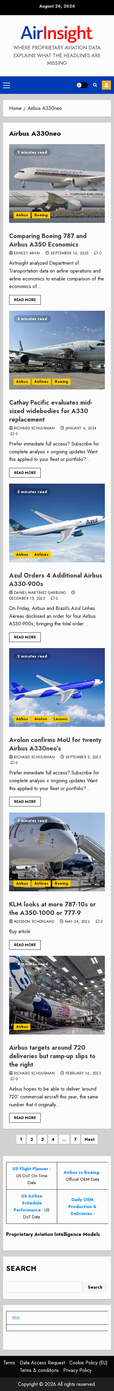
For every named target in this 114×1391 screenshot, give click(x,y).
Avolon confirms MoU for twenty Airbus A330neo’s (55, 744)
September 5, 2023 (83, 757)
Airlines (41, 381)
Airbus (22, 215)
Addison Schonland (34, 921)
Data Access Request (42, 1362)
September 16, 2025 (69, 253)
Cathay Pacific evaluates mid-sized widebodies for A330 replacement (50, 411)
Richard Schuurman (34, 428)
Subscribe (106, 85)
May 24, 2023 (77, 921)
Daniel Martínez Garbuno (40, 593)
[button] (6, 85)
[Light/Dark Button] (82, 85)
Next (90, 1139)
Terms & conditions (39, 1370)
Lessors (60, 719)
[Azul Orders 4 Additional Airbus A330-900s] (57, 523)
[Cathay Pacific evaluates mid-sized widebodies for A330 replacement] (57, 350)
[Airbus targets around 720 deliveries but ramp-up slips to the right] (57, 995)
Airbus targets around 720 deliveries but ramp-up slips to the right (52, 1056)
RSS (16, 1318)
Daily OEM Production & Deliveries (82, 1207)
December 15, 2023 (27, 598)
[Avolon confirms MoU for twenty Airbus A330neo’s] (57, 687)
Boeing (41, 215)
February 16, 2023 (83, 1073)
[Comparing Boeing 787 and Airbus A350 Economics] (57, 183)
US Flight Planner (30, 1169)
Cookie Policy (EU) (88, 1362)
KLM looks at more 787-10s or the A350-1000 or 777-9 (52, 908)
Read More (25, 300)
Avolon (40, 719)
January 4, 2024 (81, 428)
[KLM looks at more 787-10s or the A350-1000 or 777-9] (57, 852)
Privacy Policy (77, 1370)
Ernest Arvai (27, 253)
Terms (9, 1362)
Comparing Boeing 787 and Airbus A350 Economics (48, 240)
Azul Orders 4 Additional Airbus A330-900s (55, 579)
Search (21, 1268)
